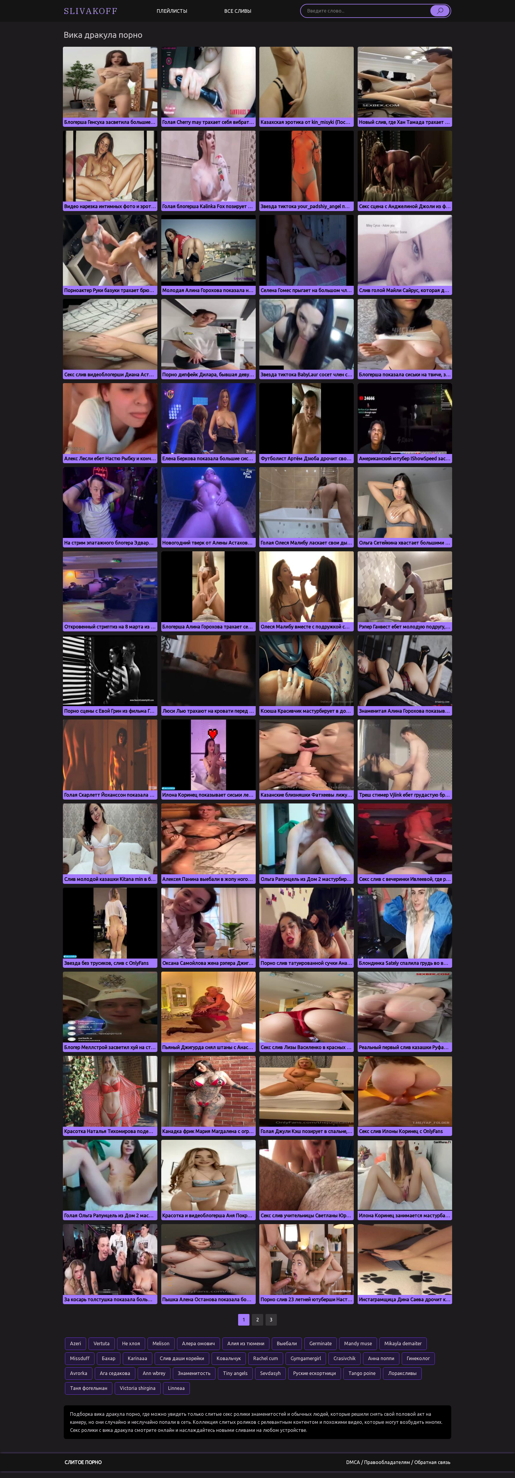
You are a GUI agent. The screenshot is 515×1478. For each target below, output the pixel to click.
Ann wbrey (154, 1373)
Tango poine (362, 1373)
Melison (161, 1343)
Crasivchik (344, 1358)
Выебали (287, 1343)
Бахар (108, 1358)
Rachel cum (265, 1358)
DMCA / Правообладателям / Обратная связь (398, 1462)
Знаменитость (194, 1373)
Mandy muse (358, 1343)
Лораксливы (402, 1373)
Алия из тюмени (245, 1343)
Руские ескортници (314, 1373)
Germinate (320, 1343)
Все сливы (237, 11)
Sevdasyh (270, 1373)
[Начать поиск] (439, 10)
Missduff (79, 1358)
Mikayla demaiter (403, 1343)
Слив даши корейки (182, 1358)
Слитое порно (83, 1462)
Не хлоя (131, 1343)
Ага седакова (115, 1373)
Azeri (75, 1343)
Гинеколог (418, 1358)
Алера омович (198, 1343)
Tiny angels (235, 1373)
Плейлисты (172, 11)
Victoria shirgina (138, 1388)
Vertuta (102, 1343)
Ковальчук (229, 1358)
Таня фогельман (88, 1388)
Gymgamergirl (306, 1358)
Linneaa (176, 1388)
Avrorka (78, 1373)
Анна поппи (381, 1358)
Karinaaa (137, 1358)
